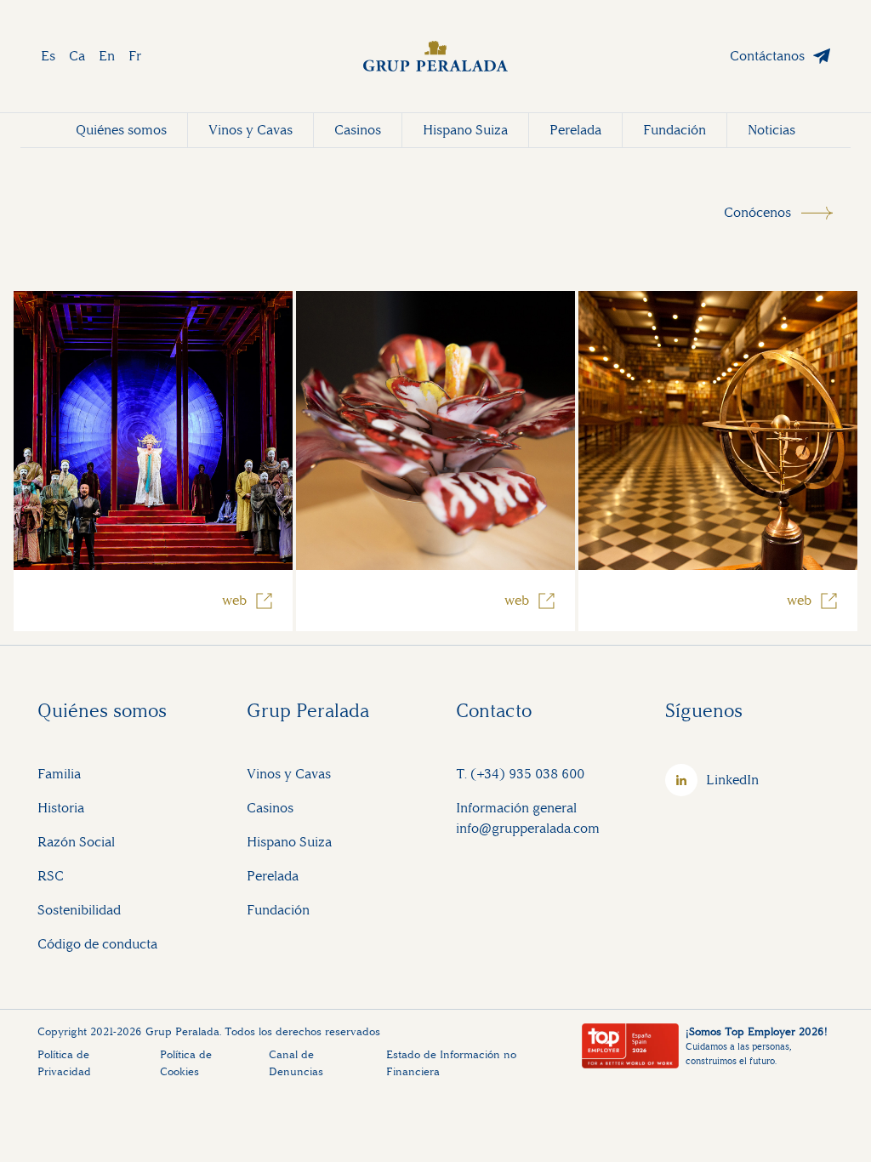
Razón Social (76, 842)
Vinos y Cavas (250, 130)
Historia (60, 808)
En (107, 56)
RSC (50, 876)
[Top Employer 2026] (630, 1045)
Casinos (357, 130)
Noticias (771, 130)
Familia (59, 774)
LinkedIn (732, 780)
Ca (77, 56)
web (234, 600)
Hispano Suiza (465, 130)
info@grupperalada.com (528, 828)
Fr (134, 56)
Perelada (575, 130)
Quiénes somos (121, 130)
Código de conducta (97, 944)
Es (48, 56)
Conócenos (757, 212)
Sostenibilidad (79, 910)
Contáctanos (767, 56)
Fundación (674, 130)
